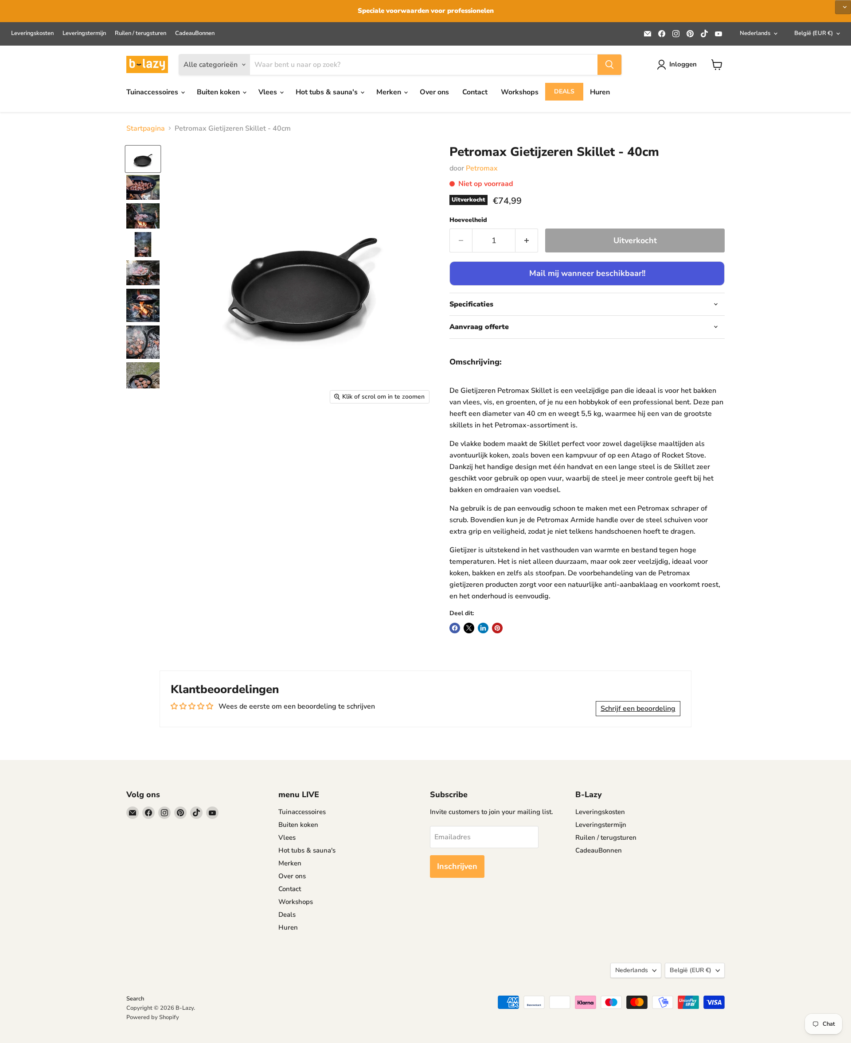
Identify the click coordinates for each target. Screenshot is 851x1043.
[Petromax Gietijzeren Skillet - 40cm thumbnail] (142, 159)
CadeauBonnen (195, 33)
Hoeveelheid (468, 220)
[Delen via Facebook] (454, 628)
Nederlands (755, 33)
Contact (475, 92)
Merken (389, 92)
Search (135, 999)
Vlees (268, 92)
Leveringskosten (32, 33)
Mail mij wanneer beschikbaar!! (587, 273)
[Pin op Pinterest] (497, 628)
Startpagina (145, 128)
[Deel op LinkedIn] (483, 628)
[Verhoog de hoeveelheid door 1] (526, 241)
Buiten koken (219, 92)
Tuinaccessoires (153, 92)
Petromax (482, 168)
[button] (843, 7)
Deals (564, 91)
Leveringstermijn (84, 33)
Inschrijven (457, 866)
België (813, 33)
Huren (600, 92)
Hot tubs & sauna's (327, 92)
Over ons (434, 92)
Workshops (520, 92)
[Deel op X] (469, 628)
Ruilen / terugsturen (140, 33)
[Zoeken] (609, 64)
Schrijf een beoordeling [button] (638, 708)
